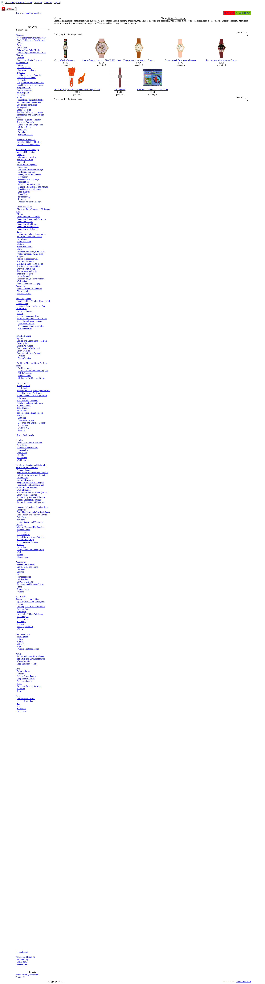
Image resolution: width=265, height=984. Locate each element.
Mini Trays (22, 129)
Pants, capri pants (24, 681)
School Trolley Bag (25, 539)
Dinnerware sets (24, 67)
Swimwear (21, 708)
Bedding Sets (22, 343)
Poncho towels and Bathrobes (30, 403)
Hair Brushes (22, 579)
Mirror (19, 249)
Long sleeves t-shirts (26, 678)
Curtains (21, 356)
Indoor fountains (24, 241)
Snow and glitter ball (26, 269)
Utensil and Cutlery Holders (29, 142)
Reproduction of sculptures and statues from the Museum (30, 486)
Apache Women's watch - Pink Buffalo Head (101, 60)
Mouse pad (21, 611)
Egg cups (21, 72)
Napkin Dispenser (24, 90)
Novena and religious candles (30, 326)
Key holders (23, 177)
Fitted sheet (22, 388)
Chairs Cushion (23, 351)
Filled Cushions (24, 373)
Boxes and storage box (27, 164)
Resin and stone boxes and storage (33, 187)
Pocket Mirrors (23, 534)
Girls (18, 669)
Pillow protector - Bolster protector (32, 395)
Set (18, 703)
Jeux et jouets (22, 952)
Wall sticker (22, 281)
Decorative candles (26, 323)
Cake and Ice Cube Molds (28, 50)
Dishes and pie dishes (26, 70)
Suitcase (20, 544)
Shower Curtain (24, 405)
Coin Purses (22, 517)
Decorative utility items (27, 229)
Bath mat (22, 418)
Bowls (19, 43)
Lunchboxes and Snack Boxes (30, 85)
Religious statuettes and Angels (30, 482)
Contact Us (20, 977)
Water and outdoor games (28, 649)
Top (17, 13)
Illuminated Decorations (27, 447)
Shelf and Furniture (25, 261)
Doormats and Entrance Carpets (32, 423)
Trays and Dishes (25, 134)
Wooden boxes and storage (29, 202)
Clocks (20, 214)
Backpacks (21, 510)
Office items (22, 962)
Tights (19, 691)
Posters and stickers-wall (27, 259)
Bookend (21, 162)
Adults (18, 654)
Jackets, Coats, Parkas (26, 676)
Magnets (20, 244)
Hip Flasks (21, 80)
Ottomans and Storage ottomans (30, 251)
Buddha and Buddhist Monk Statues (32, 472)
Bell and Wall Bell (25, 159)
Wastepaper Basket (25, 626)
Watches (37, 13)
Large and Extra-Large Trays (30, 125)
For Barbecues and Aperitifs (29, 75)
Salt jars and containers (27, 105)
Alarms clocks (23, 291)
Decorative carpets (26, 420)
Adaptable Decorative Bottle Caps (32, 38)
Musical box (23, 182)
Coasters (20, 57)
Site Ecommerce (243, 981)
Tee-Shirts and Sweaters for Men (31, 659)
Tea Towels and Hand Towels (30, 413)
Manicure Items (23, 529)
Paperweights (22, 616)
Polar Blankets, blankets (27, 400)
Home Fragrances (23, 298)
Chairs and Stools (24, 206)
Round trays (23, 132)
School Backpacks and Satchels (30, 537)
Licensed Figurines (25, 480)
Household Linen (23, 336)
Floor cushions (24, 375)
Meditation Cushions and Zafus (31, 378)
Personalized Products (25, 957)
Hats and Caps (23, 674)
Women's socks (23, 661)
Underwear (21, 711)
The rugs (20, 415)
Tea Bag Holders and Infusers (30, 112)
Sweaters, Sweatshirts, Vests (29, 686)
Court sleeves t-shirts (26, 698)
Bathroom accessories (26, 157)
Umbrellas (21, 547)
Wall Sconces (22, 460)
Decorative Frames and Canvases (31, 219)
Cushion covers (24, 368)
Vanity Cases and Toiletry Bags (30, 549)
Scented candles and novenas (29, 321)
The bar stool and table (27, 271)
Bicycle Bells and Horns (27, 567)
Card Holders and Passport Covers (32, 515)
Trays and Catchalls (25, 122)
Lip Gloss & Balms (25, 582)
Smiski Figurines (24, 490)
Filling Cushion (23, 385)
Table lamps (22, 457)
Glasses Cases (23, 557)
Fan (18, 574)
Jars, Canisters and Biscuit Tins (30, 82)
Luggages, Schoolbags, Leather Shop (32, 507)
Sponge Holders (24, 110)
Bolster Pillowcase (25, 346)
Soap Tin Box (24, 192)
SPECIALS (229, 13)
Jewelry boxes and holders (29, 174)
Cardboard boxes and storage (30, 169)
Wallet (19, 552)
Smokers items (23, 589)
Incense (20, 313)
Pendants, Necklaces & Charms (30, 584)
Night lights (22, 455)
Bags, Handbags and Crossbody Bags (33, 512)
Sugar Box (22, 194)
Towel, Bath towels (25, 435)
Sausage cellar (23, 107)
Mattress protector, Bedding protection (33, 390)
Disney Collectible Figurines (29, 500)
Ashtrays (20, 154)
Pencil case (21, 532)
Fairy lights (21, 445)
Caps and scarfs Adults (27, 664)
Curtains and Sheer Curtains (29, 353)
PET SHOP (21, 597)
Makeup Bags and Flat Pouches (30, 527)
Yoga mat (22, 430)
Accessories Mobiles (26, 564)
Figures (20, 639)
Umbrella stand (23, 276)
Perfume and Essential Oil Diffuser (32, 318)
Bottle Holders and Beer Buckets (31, 40)
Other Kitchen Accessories (28, 144)
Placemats (21, 95)
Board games (22, 636)
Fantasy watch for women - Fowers (138, 60)
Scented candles (25, 328)
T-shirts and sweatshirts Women (30, 656)
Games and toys (23, 634)
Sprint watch (119, 89)
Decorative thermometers (28, 226)
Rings (19, 587)
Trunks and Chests (25, 274)
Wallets (20, 554)
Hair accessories (24, 577)
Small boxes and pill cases (29, 189)
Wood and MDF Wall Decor (29, 288)
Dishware (20, 35)
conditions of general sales (27, 975)
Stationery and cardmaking (27, 599)
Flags (19, 231)
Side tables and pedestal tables (30, 264)
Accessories (26, 13)
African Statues (23, 470)
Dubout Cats (22, 477)
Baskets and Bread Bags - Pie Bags (32, 341)
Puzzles (20, 641)
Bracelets (21, 569)
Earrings (20, 572)
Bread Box (22, 167)
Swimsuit (21, 688)
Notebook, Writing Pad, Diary (30, 614)
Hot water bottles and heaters (29, 236)
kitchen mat (23, 425)
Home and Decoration (25, 152)
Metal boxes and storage (28, 179)
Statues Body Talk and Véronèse (31, 497)
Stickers (20, 624)
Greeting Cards (23, 609)
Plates (19, 97)
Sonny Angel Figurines (27, 495)
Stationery (21, 621)
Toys (19, 646)
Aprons (20, 338)
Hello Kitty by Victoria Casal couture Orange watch (77, 89)
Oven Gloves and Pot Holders (30, 393)
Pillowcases (22, 398)
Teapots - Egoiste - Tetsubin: (29, 120)
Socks (19, 683)
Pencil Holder (23, 619)
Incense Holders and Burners (29, 316)
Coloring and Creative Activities (31, 606)
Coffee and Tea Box (26, 172)
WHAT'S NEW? (242, 13)
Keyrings (21, 519)
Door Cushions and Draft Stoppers (33, 370)
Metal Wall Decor (24, 246)
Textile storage (24, 197)
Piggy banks (22, 256)
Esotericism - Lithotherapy (27, 149)
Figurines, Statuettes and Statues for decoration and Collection (31, 466)
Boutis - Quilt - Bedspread (28, 348)
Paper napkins (23, 92)
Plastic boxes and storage (29, 184)
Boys (18, 696)
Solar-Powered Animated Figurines (32, 492)
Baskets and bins (24, 293)
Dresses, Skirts (23, 671)
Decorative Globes (25, 221)
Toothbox (22, 199)
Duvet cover (22, 383)
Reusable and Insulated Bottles (30, 100)
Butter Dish (22, 48)
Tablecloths (22, 410)
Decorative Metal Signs (27, 224)
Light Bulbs (22, 452)
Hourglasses (22, 239)
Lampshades (22, 450)
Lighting (19, 440)
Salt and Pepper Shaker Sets (29, 102)
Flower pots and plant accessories (31, 234)
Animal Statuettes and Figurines (30, 502)
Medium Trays (24, 127)
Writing (20, 629)
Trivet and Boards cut (26, 139)
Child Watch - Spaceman (65, 60)
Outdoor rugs (23, 428)
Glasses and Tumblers (26, 77)
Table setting (22, 959)
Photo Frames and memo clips (30, 254)
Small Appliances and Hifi (28, 266)
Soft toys (20, 644)
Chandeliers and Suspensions (29, 442)
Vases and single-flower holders (30, 279)
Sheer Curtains (24, 358)
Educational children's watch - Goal (152, 89)
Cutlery (20, 65)
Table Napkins (23, 408)
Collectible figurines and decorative (32, 475)
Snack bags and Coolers (27, 542)
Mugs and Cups (24, 87)
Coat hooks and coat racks (28, 216)
